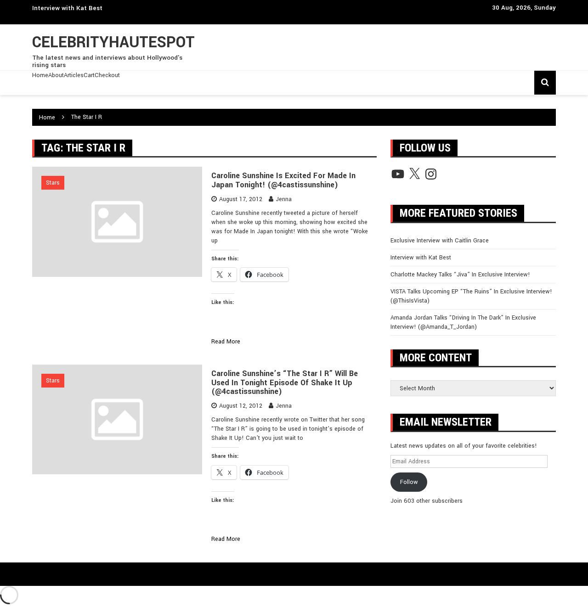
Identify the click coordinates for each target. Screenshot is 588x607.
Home (40, 75)
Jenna (284, 199)
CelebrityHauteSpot (113, 42)
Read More (225, 341)
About (56, 75)
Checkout (107, 75)
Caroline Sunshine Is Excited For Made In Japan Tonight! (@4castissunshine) (283, 180)
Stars (53, 183)
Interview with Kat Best (67, 8)
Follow (409, 482)
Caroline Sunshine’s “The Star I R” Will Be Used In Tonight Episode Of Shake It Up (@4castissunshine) (284, 382)
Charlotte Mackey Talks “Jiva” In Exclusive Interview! (460, 274)
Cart (89, 75)
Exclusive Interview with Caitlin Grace (439, 240)
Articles (74, 75)
